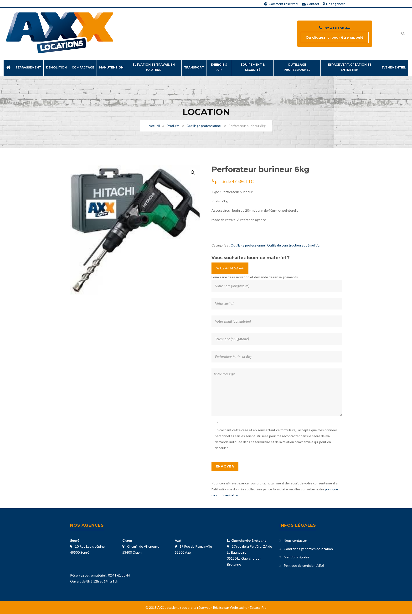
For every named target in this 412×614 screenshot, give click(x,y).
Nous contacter (295, 540)
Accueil (154, 126)
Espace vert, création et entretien (349, 67)
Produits (173, 126)
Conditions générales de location (308, 549)
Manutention (111, 67)
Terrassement (28, 67)
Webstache (238, 607)
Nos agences (335, 4)
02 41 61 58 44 (337, 28)
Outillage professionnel (297, 67)
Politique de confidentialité (304, 565)
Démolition (56, 67)
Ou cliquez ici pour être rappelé (335, 37)
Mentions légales (296, 557)
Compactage (83, 67)
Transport (194, 67)
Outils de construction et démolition (294, 245)
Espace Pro (258, 607)
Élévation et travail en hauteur (154, 67)
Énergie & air (219, 67)
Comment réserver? (283, 4)
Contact (313, 4)
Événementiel (393, 67)
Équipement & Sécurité (253, 67)
